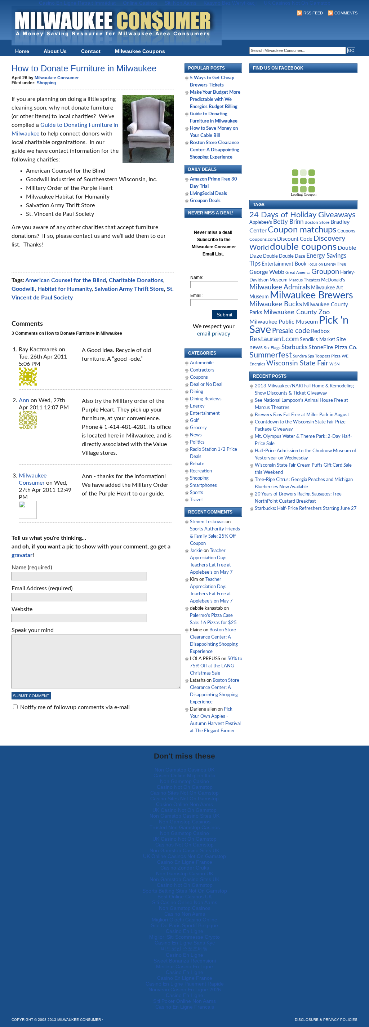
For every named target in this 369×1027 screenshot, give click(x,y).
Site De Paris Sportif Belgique (184, 925)
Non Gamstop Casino (184, 781)
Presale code (291, 331)
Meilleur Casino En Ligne (184, 966)
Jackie (196, 550)
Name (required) (32, 567)
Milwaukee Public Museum (283, 322)
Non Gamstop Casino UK (184, 873)
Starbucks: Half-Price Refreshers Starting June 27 (306, 508)
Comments (345, 13)
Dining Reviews (206, 399)
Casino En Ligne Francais (184, 1007)
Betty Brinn (288, 222)
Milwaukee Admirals (279, 287)
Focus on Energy (321, 264)
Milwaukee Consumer (57, 77)
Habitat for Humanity (64, 289)
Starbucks (294, 347)
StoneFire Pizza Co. (332, 347)
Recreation (201, 471)
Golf (194, 420)
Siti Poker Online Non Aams (184, 1001)
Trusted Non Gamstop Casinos (185, 827)
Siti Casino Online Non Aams (184, 902)
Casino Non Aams (184, 914)
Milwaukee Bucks (275, 304)
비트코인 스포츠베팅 (184, 948)
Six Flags (272, 348)
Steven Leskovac (207, 522)
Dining (196, 392)
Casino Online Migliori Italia (184, 775)
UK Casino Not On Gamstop (184, 810)
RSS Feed (313, 13)
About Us (55, 51)
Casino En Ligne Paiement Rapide (185, 984)
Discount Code (294, 239)
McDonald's (333, 280)
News (196, 435)
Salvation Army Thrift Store (129, 289)
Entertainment (205, 413)
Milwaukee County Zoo (296, 312)
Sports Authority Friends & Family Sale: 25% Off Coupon (215, 536)
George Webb (266, 272)
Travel (196, 500)
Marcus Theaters (304, 280)
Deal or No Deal (206, 384)
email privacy (213, 334)
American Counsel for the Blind (65, 280)
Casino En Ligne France (184, 862)
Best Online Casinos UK (184, 896)
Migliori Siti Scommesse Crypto (184, 937)
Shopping (46, 82)
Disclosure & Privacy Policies (326, 1020)
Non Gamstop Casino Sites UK (184, 816)
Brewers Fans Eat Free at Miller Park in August (302, 415)
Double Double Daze (284, 256)
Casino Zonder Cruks (184, 868)
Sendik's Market (317, 339)
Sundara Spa (303, 356)
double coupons (303, 247)
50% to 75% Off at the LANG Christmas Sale (216, 666)
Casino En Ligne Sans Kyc (185, 943)
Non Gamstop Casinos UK (184, 770)
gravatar (22, 555)
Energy (197, 406)
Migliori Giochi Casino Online (184, 919)
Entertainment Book (284, 264)
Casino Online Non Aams (184, 804)
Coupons (199, 377)
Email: (196, 295)
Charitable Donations (136, 280)
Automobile (202, 363)
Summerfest (270, 355)
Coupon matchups (302, 229)
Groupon (325, 271)
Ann (24, 400)
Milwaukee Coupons (140, 51)
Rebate (197, 464)
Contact (91, 51)
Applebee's (260, 222)
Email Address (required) (42, 588)
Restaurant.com (274, 339)
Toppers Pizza (328, 356)
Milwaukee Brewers (311, 295)
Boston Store (316, 222)
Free (341, 264)
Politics (197, 442)
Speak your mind (33, 630)
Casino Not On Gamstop (185, 787)
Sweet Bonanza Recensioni (185, 961)
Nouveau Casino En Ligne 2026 (184, 989)
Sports (196, 492)
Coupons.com (262, 239)
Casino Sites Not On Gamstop (184, 793)
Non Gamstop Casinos (184, 821)
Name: (196, 277)
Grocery (198, 428)
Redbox (320, 331)
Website (22, 609)
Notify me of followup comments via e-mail (75, 707)
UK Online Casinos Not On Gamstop (184, 856)
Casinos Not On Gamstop (184, 845)
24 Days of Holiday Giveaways (302, 215)
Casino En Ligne (184, 931)
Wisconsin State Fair (297, 363)
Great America (297, 273)
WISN (334, 364)
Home (22, 51)
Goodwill (23, 289)
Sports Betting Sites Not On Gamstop (184, 891)
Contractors (202, 370)
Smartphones (203, 485)
